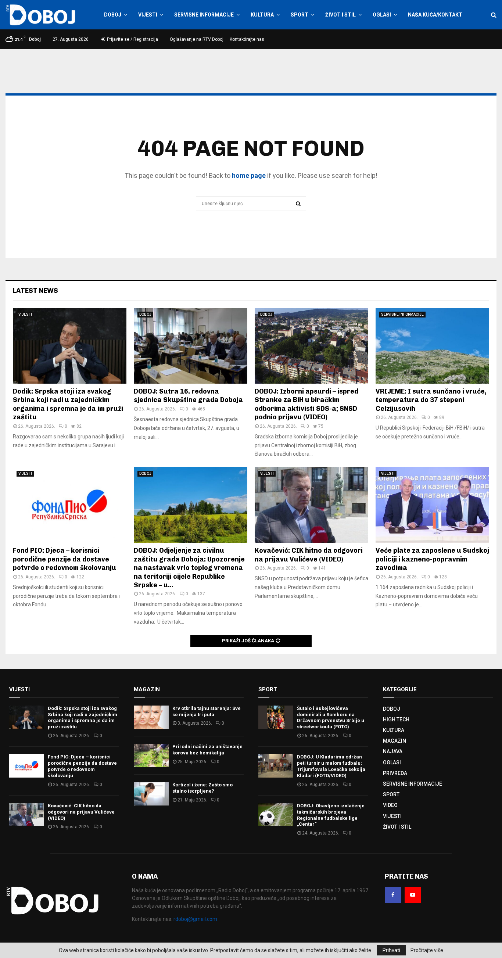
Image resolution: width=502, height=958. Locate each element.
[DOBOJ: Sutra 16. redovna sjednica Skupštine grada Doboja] (190, 346)
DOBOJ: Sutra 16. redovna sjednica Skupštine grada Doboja (188, 395)
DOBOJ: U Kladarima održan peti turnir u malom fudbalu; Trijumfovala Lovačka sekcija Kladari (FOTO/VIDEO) (331, 766)
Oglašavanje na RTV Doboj (196, 39)
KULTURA (262, 15)
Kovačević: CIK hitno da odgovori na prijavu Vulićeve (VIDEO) (309, 554)
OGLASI (382, 15)
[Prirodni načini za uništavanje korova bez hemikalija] (151, 755)
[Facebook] (393, 895)
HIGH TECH (396, 719)
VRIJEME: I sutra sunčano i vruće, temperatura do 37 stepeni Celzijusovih (431, 400)
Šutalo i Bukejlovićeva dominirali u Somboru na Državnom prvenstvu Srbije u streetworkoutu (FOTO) (330, 718)
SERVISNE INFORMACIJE (204, 15)
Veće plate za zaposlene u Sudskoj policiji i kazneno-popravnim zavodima (432, 559)
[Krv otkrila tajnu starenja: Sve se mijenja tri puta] (151, 717)
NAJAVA (392, 751)
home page (249, 175)
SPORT (299, 15)
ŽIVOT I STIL (340, 15)
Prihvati (391, 950)
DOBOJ (112, 15)
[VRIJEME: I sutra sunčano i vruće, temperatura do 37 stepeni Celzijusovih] (432, 346)
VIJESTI (147, 15)
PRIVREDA (395, 773)
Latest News (35, 291)
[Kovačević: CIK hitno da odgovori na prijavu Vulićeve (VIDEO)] (311, 505)
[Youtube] (413, 895)
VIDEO (390, 805)
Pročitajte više (426, 950)
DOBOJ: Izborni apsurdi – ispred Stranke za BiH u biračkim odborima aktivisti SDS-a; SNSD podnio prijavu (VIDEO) (306, 404)
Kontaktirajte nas (247, 39)
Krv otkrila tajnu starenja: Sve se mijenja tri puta (206, 711)
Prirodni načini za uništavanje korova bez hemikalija (207, 750)
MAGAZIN (394, 741)
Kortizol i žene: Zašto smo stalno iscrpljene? (202, 788)
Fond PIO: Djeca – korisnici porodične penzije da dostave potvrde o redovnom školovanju (64, 559)
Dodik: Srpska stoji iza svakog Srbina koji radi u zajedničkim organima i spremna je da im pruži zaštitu (68, 404)
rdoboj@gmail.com (195, 919)
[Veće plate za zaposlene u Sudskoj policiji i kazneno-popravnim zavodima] (432, 505)
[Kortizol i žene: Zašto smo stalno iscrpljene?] (151, 793)
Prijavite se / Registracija (132, 39)
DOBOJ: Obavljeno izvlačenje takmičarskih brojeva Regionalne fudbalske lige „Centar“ (331, 815)
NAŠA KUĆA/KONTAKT (435, 15)
